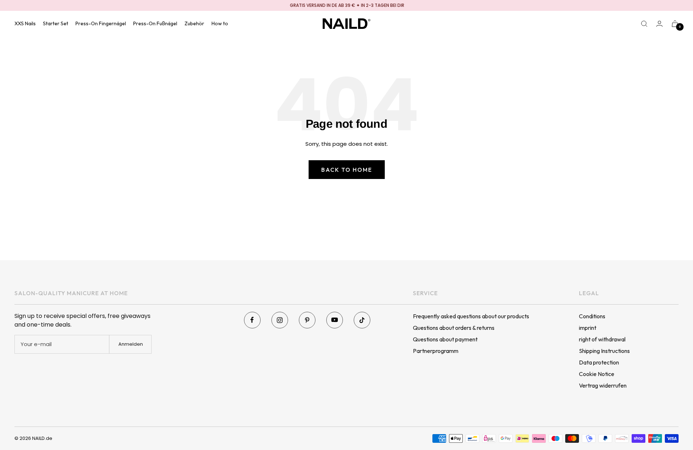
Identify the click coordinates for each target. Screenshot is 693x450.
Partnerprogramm (435, 350)
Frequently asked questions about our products (471, 316)
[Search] (644, 24)
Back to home (346, 169)
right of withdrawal (602, 339)
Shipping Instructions (604, 350)
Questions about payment (445, 339)
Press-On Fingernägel (100, 23)
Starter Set (55, 23)
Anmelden (130, 344)
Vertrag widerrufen (603, 385)
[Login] (659, 24)
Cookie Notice (596, 373)
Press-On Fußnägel (155, 23)
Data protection (599, 362)
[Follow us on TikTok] (362, 320)
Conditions (592, 316)
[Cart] (675, 23)
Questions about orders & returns (453, 327)
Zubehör (194, 23)
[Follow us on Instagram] (279, 320)
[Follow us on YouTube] (334, 320)
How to (220, 23)
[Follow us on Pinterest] (307, 320)
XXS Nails (25, 23)
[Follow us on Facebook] (252, 320)
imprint (587, 327)
